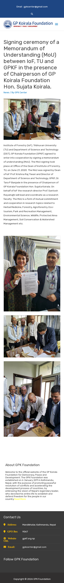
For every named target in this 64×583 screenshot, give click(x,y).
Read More (20, 499)
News (6, 92)
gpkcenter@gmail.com (36, 6)
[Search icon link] (32, 13)
